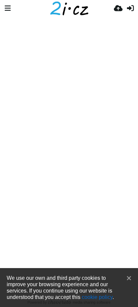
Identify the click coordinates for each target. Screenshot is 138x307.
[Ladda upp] (118, 8)
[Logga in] (130, 8)
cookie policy (97, 297)
